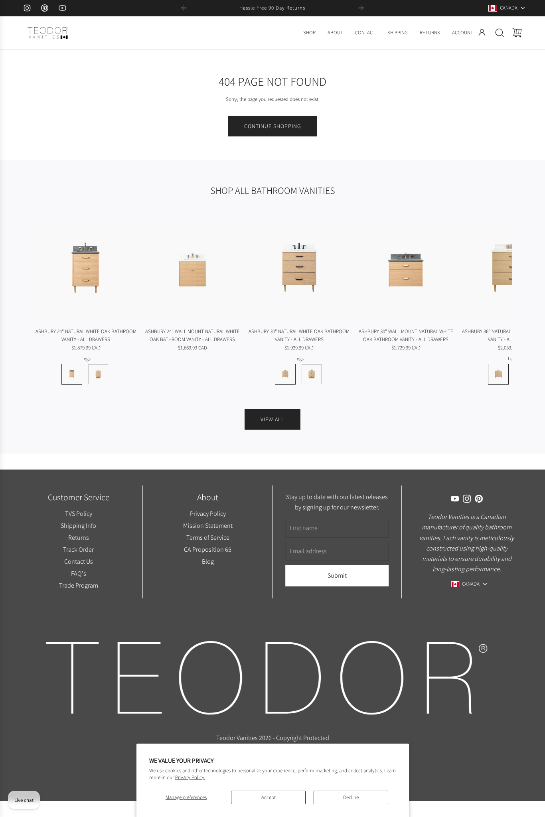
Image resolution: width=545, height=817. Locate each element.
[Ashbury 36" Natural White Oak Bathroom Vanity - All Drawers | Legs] (498, 374)
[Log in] (482, 32)
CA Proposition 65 (207, 549)
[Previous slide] (184, 8)
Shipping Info (78, 525)
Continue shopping (272, 126)
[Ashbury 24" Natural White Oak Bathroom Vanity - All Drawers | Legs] (72, 374)
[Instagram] (27, 8)
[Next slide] (361, 8)
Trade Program (78, 585)
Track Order (78, 549)
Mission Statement (208, 525)
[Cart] (517, 32)
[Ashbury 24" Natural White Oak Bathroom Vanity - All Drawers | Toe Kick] (98, 374)
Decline (351, 797)
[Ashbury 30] (299, 269)
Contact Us (78, 561)
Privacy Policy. (190, 777)
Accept (268, 797)
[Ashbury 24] (85, 269)
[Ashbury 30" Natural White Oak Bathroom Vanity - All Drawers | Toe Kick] (312, 374)
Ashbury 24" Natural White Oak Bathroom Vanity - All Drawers (86, 335)
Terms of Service (207, 537)
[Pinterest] (44, 8)
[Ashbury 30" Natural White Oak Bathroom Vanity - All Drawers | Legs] (285, 374)
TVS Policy (78, 513)
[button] (52, 300)
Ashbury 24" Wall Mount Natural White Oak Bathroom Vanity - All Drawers (192, 335)
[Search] (499, 32)
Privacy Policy (208, 513)
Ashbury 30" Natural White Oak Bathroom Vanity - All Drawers (299, 335)
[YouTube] (62, 8)
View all (272, 419)
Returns (78, 537)
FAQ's (78, 573)
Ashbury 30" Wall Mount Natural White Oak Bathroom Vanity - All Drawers (406, 335)
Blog (208, 561)
